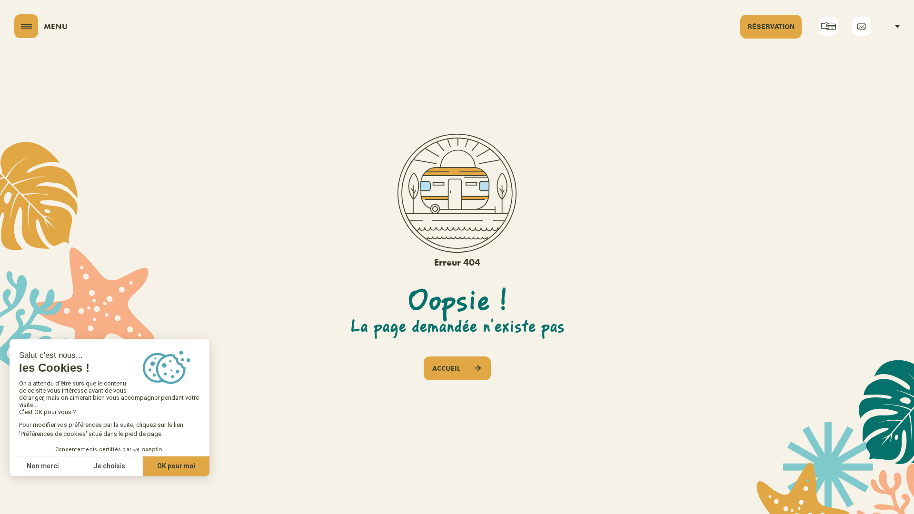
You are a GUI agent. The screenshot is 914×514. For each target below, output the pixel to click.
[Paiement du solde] (828, 26)
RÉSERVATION (771, 26)
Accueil (446, 368)
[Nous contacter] (861, 26)
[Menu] (26, 26)
